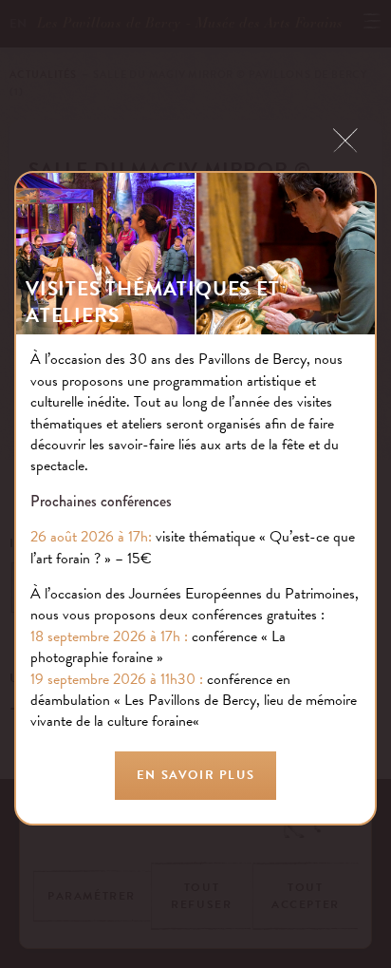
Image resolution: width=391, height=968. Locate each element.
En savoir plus (195, 775)
